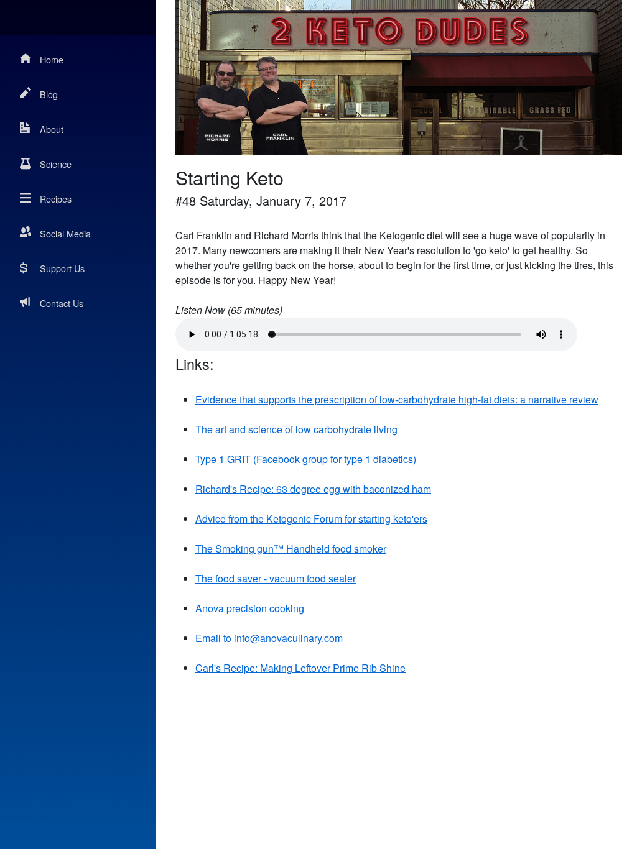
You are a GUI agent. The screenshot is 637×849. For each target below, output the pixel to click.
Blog (49, 94)
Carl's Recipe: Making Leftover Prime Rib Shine (300, 668)
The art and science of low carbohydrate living (296, 429)
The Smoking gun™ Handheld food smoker (290, 548)
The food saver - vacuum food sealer (275, 578)
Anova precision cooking (249, 608)
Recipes (56, 198)
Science (56, 163)
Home (51, 59)
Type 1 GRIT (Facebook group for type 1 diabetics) (305, 459)
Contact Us (61, 303)
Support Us (62, 268)
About (51, 128)
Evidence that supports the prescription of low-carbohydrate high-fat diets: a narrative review (396, 399)
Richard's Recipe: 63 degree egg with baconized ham (313, 489)
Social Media (65, 233)
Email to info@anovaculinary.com (269, 638)
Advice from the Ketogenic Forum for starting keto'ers (311, 519)
